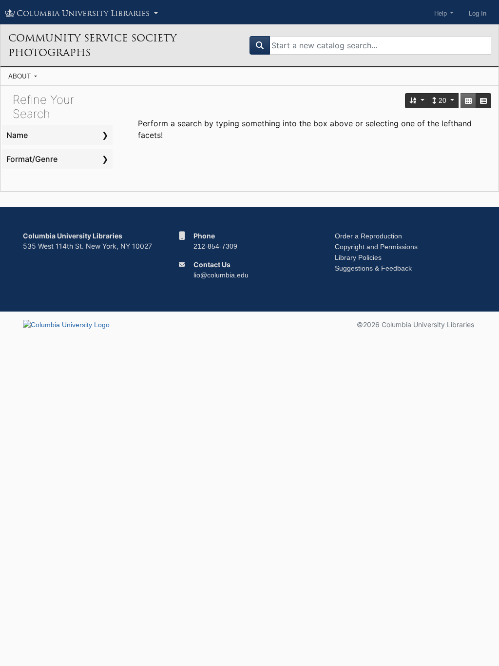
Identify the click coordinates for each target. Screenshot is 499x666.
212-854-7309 (215, 246)
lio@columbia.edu (221, 275)
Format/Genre (32, 159)
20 (442, 100)
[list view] (483, 100)
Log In (477, 13)
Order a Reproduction (368, 236)
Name (17, 135)
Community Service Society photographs (92, 45)
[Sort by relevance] (417, 100)
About (20, 75)
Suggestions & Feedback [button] (373, 268)
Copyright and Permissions (376, 247)
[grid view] (468, 100)
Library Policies (358, 257)
